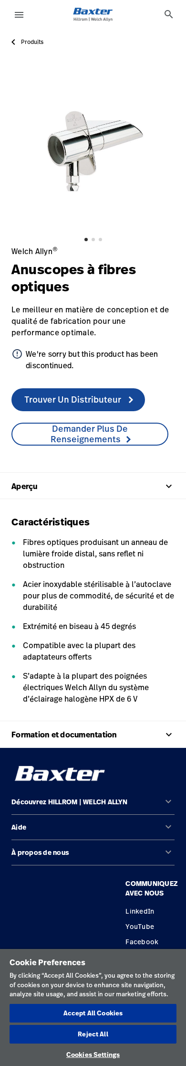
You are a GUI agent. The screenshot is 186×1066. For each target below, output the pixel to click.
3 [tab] (100, 239)
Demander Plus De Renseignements (89, 434)
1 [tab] (86, 239)
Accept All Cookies (93, 1013)
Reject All (93, 1034)
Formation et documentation (93, 734)
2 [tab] (93, 239)
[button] (93, 806)
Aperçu (93, 486)
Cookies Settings (93, 1054)
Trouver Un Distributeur (73, 399)
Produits (32, 42)
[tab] (169, 14)
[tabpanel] (93, 148)
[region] (93, 1007)
